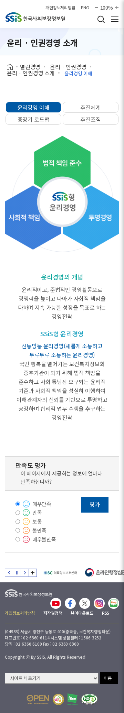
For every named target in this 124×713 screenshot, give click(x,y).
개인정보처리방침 (60, 8)
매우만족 (41, 503)
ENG (85, 8)
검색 (101, 19)
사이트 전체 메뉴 (114, 19)
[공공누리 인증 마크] (38, 699)
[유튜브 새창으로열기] (55, 603)
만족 (37, 512)
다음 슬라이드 (25, 573)
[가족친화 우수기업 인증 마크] (58, 699)
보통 (37, 521)
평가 (95, 504)
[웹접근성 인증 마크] (89, 699)
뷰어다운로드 (82, 613)
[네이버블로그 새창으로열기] (113, 603)
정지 (17, 573)
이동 (108, 678)
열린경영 (30, 66)
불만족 (39, 530)
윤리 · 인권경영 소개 (31, 73)
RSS (106, 613)
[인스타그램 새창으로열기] (99, 603)
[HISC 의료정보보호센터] (60, 573)
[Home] (12, 67)
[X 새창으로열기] (84, 603)
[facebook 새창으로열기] (70, 603)
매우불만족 (44, 539)
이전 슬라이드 (9, 573)
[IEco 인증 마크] (73, 699)
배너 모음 (33, 573)
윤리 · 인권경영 (68, 66)
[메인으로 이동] (28, 591)
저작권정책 (52, 613)
